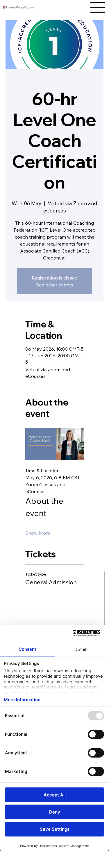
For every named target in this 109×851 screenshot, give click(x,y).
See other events (54, 285)
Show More (37, 533)
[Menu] (98, 7)
